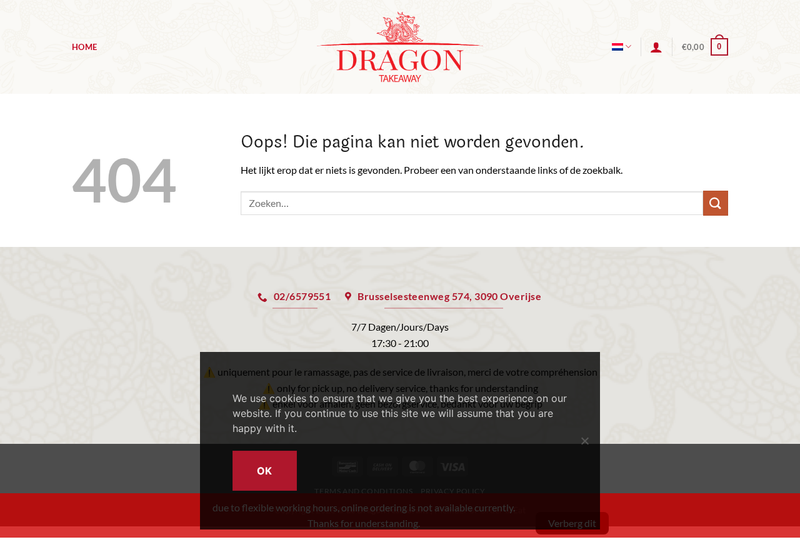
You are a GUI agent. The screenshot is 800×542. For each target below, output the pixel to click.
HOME (84, 47)
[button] (656, 47)
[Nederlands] (621, 46)
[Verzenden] (715, 203)
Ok (264, 470)
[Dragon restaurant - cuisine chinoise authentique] (400, 46)
